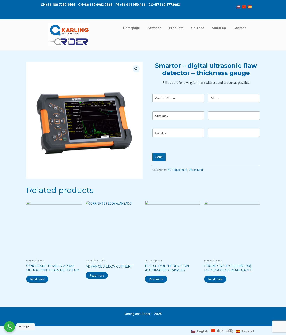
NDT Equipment (177, 170)
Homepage (131, 28)
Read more (37, 279)
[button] (136, 68)
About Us (219, 28)
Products (176, 28)
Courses (197, 28)
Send (159, 157)
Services (154, 28)
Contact (240, 28)
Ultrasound (196, 170)
